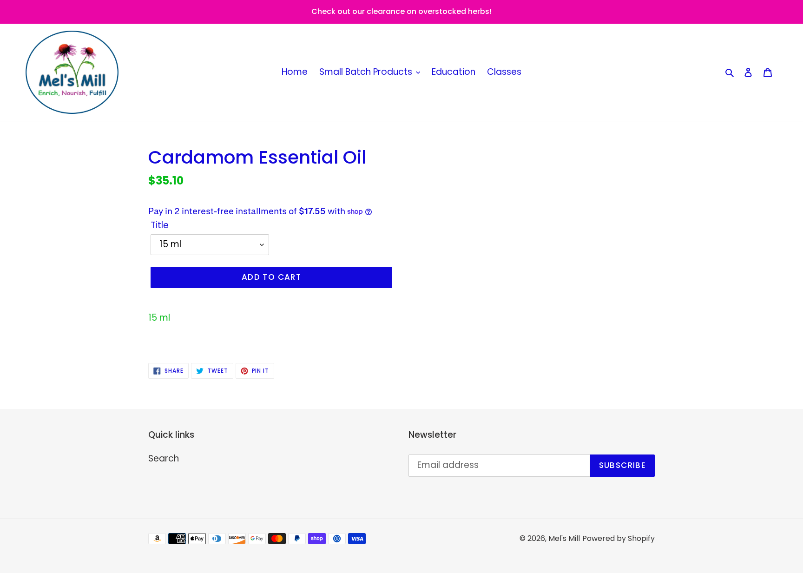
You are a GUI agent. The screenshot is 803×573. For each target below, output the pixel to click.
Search (163, 458)
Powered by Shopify (618, 538)
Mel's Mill (564, 538)
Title (160, 225)
